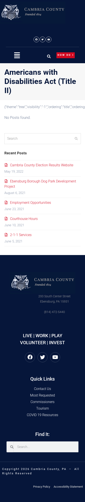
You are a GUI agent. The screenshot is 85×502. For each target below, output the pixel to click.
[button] (17, 55)
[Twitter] (42, 39)
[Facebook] (36, 39)
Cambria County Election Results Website (41, 165)
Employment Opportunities (30, 203)
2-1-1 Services (21, 235)
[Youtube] (48, 39)
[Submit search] (76, 138)
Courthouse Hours (24, 219)
